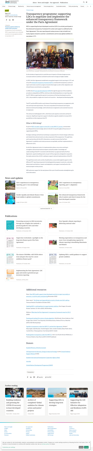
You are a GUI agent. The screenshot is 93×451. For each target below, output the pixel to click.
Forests (82, 6)
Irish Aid (28, 361)
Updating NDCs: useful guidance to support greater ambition (42, 306)
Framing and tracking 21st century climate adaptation (40, 318)
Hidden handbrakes (30, 435)
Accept (86, 447)
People (71, 433)
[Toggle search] (83, 2)
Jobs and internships (74, 435)
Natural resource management (34, 6)
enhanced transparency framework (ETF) (42, 82)
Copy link (40, 377)
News (5, 430)
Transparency (30, 372)
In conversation (8, 433)
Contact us (71, 428)
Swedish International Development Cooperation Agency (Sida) (43, 357)
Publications (64, 2)
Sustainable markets (61, 6)
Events (5, 431)
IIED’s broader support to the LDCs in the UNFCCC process (47, 126)
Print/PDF (48, 377)
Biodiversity (21, 6)
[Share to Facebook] (6, 20)
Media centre (51, 433)
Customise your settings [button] (9, 447)
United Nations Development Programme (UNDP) (39, 365)
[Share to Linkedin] (9, 20)
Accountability (72, 431)
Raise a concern (72, 430)
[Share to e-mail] (13, 20)
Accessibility (50, 430)
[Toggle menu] (86, 2)
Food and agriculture (48, 6)
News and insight (43, 2)
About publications (52, 428)
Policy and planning (73, 6)
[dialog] (45, 445)
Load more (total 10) (45, 208)
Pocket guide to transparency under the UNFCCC (39, 334)
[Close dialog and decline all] (89, 442)
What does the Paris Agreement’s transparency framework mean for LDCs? (51, 312)
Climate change (11, 6)
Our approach (54, 2)
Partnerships (29, 430)
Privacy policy (51, 431)
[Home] (12, 2)
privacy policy (45, 444)
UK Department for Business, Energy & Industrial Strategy (41, 351)
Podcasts (6, 435)
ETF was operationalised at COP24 (42, 91)
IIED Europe (50, 435)
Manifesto (28, 428)
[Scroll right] (90, 6)
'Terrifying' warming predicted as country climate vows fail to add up (51, 300)
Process (28, 431)
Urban (3, 6)
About (35, 2)
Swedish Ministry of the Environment (36, 347)
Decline (81, 447)
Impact (27, 433)
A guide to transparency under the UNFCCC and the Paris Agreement (44, 326)
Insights (6, 428)
